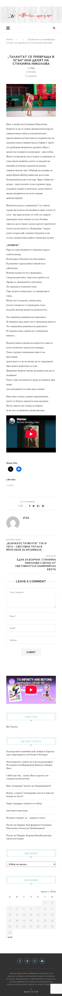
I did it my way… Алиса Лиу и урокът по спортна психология (27, 777)
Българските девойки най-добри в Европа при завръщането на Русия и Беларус (30, 753)
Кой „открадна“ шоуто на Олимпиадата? (28, 785)
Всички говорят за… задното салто (25, 817)
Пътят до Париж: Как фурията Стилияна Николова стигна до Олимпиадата (29, 826)
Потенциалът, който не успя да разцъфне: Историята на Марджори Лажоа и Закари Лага (29, 765)
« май (9, 937)
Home (9, 39)
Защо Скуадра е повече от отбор (24, 803)
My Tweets (12, 726)
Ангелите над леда (16, 810)
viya (32, 68)
